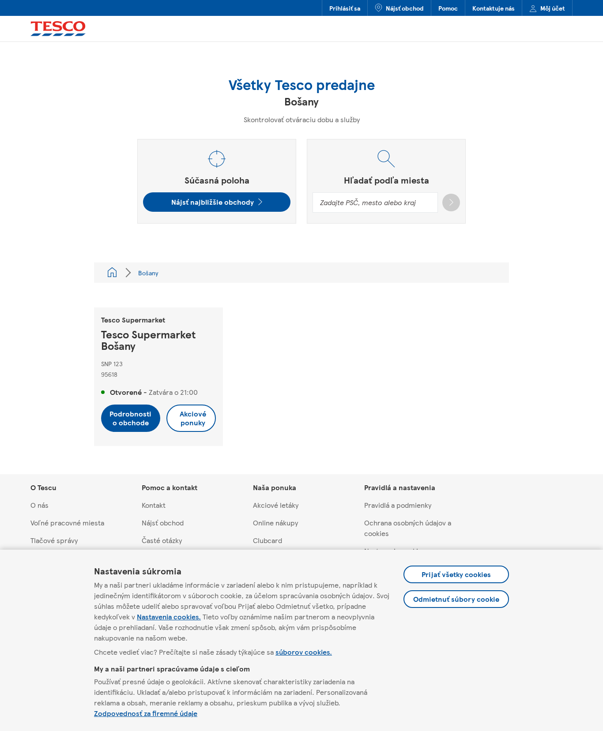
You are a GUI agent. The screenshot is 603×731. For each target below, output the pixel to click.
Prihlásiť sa (344, 8)
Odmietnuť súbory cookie (456, 599)
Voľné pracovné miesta (67, 522)
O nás (39, 505)
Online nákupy (275, 522)
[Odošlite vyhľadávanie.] (451, 202)
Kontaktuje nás (493, 8)
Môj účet (552, 8)
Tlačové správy (54, 540)
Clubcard (267, 540)
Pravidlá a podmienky (397, 505)
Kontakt (154, 505)
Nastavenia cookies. (169, 616)
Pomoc (448, 8)
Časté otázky (162, 540)
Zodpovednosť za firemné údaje (145, 713)
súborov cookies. (303, 652)
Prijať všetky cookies (456, 574)
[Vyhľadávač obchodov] (112, 272)
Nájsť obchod (405, 8)
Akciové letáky (275, 505)
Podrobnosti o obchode (130, 418)
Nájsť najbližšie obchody (212, 202)
